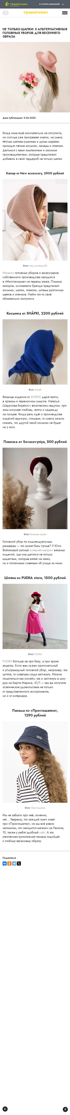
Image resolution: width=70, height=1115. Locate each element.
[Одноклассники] (9, 863)
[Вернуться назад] (5, 1109)
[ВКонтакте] (5, 863)
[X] (19, 863)
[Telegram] (14, 863)
